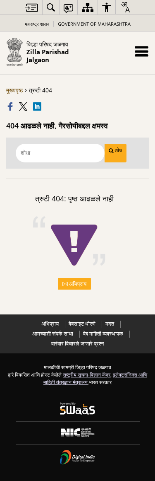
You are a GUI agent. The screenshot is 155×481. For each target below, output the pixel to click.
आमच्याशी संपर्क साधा (52, 333)
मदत (109, 323)
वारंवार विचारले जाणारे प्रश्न (77, 343)
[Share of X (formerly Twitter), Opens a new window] (24, 106)
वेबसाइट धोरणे (82, 323)
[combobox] (125, 7)
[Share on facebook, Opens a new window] (11, 106)
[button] (141, 51)
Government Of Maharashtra (94, 24)
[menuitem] (51, 7)
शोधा (119, 150)
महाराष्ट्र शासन (37, 24)
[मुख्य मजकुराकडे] (31, 8)
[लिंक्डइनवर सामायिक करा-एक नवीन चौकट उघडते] (38, 106)
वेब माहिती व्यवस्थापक (103, 333)
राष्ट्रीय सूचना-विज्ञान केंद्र (86, 374)
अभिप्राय (77, 284)
